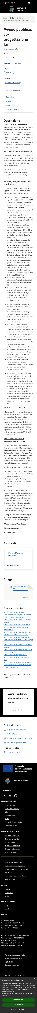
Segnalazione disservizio (13, 958)
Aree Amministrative (12, 808)
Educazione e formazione (13, 862)
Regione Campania (9, 2)
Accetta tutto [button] (18, 1000)
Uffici (6, 812)
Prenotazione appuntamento (15, 955)
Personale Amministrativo (14, 822)
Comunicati (9, 892)
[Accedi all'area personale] (29, 2)
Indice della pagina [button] (13, 90)
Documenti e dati (11, 825)
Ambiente (8, 872)
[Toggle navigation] (4, 9)
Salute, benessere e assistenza (15, 876)
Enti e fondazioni (10, 815)
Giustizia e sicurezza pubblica (15, 866)
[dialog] (18, 995)
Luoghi (7, 905)
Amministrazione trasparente (15, 975)
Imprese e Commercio (12, 845)
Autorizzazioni (10, 879)
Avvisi (19, 18)
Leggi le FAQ (9, 961)
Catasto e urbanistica (12, 849)
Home (4, 18)
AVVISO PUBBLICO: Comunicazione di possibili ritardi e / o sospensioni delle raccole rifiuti (17, 627)
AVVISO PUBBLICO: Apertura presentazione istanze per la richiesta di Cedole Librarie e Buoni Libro (17, 614)
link (9, 995)
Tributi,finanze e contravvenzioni (16, 869)
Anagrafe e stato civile (12, 835)
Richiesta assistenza (12, 965)
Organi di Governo (11, 805)
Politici (7, 818)
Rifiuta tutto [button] (18, 1005)
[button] (18, 1009)
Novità (12, 18)
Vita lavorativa (10, 842)
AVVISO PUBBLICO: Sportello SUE (15, 654)
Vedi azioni (17, 63)
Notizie (7, 889)
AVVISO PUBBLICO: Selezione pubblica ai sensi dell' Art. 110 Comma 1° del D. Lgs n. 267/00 (18, 639)
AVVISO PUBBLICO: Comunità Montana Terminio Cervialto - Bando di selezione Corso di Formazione (17, 664)
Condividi (7, 63)
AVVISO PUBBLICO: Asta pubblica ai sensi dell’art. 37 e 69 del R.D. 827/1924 (18, 633)
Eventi (7, 909)
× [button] (34, 979)
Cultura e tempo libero (12, 839)
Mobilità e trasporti (11, 852)
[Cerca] (32, 9)
